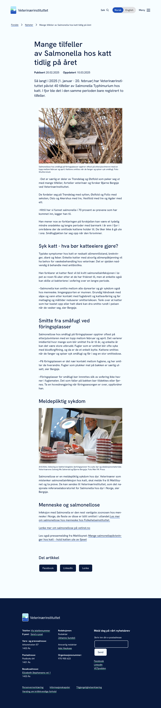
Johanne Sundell (66, 637)
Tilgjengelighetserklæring (89, 687)
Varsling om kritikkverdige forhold (39, 691)
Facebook (99, 661)
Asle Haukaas (65, 648)
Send (100, 652)
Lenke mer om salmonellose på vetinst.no (64, 528)
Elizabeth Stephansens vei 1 (36, 672)
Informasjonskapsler (60, 687)
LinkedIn (98, 664)
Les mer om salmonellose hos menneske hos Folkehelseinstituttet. (79, 518)
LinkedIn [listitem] (68, 568)
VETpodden (100, 668)
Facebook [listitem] (48, 568)
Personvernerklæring (32, 687)
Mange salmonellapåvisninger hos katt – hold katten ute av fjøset (80, 537)
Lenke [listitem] (85, 568)
